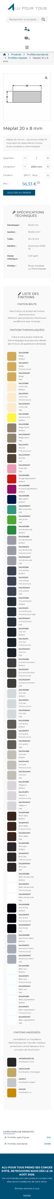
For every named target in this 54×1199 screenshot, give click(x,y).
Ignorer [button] (27, 1195)
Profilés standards (37, 54)
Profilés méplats (17, 58)
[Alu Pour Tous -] (27, 7)
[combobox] (34, 176)
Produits (16, 54)
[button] (27, 48)
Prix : (5, 183)
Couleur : (8, 175)
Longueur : (9, 166)
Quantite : (9, 158)
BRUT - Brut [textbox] (31, 175)
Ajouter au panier (19, 192)
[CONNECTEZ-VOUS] (27, 28)
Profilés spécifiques (18, 1137)
